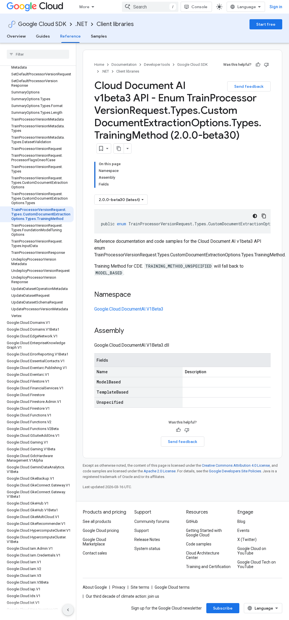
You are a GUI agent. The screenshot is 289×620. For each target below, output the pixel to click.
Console (199, 6)
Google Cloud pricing (101, 530)
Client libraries (115, 24)
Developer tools (157, 64)
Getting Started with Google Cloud (204, 532)
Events (243, 530)
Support (141, 530)
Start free (265, 24)
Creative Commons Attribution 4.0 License (236, 465)
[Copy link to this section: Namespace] (136, 295)
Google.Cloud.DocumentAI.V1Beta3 (128, 309)
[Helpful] (258, 64)
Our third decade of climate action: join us (122, 596)
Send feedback (249, 86)
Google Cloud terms (172, 587)
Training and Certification (208, 566)
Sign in (276, 7)
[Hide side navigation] (68, 609)
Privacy (118, 587)
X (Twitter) (247, 539)
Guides (43, 36)
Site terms (140, 587)
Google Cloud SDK (42, 24)
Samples (99, 36)
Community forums (151, 521)
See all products (97, 521)
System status (147, 548)
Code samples (198, 544)
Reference (70, 36)
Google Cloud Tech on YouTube (256, 564)
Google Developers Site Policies (235, 471)
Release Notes (147, 539)
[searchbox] (38, 54)
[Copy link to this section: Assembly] (129, 331)
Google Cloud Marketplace (94, 541)
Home (99, 64)
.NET (81, 24)
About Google (95, 587)
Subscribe (223, 608)
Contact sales (95, 553)
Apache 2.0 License (160, 471)
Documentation (124, 64)
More (84, 6)
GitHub (192, 521)
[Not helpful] (266, 64)
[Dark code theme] (254, 216)
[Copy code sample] (263, 216)
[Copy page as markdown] (119, 148)
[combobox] (150, 7)
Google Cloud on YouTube (251, 550)
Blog (241, 521)
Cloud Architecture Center (202, 555)
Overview (16, 36)
